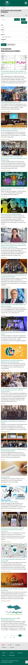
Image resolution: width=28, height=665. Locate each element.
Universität (4, 647)
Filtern (4, 44)
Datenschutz (20, 652)
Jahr (2, 25)
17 (25, 635)
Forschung (4, 196)
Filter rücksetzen (11, 44)
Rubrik (2, 29)
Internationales (5, 139)
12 (11, 635)
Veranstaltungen (5, 111)
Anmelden (4, 652)
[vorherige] (2, 636)
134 (14, 637)
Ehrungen (3, 257)
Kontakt (9, 644)
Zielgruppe (3, 39)
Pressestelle (3, 662)
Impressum (12, 652)
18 (5, 637)
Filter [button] (23, 19)
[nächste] (16, 637)
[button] (24, 3)
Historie (3, 403)
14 (17, 635)
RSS (24, 22)
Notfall (3, 644)
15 (20, 635)
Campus (3, 53)
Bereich (2, 34)
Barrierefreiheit (12, 655)
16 (22, 635)
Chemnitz (12, 647)
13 (14, 635)
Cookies (3, 655)
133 (10, 637)
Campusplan (17, 644)
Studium (3, 315)
